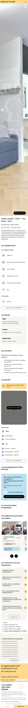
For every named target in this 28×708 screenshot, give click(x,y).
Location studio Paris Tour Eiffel (12, 629)
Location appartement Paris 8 (10, 656)
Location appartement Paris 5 (10, 650)
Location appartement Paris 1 (10, 641)
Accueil (5, 622)
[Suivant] (25, 110)
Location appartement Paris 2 (10, 643)
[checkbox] (25, 6)
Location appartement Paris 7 (10, 654)
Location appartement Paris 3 (10, 645)
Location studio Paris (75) (10, 624)
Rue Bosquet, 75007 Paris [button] (10, 224)
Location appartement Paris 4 (10, 648)
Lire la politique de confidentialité (10, 701)
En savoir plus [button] (7, 366)
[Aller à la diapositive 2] (12, 531)
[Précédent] (2, 110)
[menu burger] (26, 2)
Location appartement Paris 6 (10, 652)
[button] (14, 245)
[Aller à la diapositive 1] (11, 531)
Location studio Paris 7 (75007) (12, 627)
